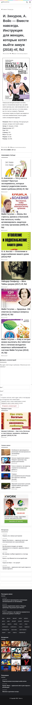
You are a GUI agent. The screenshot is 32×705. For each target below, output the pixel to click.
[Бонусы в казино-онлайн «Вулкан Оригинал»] (6, 662)
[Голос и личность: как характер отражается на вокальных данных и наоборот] (5, 468)
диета (3, 621)
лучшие (15, 624)
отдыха (20, 626)
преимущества (5, 629)
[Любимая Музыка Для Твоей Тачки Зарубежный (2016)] (16, 656)
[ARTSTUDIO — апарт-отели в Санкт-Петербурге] (26, 650)
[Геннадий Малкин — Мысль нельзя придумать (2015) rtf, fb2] (6, 656)
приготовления (22, 629)
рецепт (3, 632)
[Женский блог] (5, 2)
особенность (13, 626)
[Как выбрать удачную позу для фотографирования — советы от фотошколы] (16, 668)
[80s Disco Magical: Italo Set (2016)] (6, 643)
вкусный (14, 618)
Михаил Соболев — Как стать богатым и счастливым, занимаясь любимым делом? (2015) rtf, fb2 (15, 433)
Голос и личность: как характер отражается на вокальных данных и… (21, 467)
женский (14, 621)
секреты (15, 632)
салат (9, 632)
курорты (9, 624)
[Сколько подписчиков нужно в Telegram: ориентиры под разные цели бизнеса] (5, 460)
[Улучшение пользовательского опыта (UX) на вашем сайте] (26, 668)
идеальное (26, 621)
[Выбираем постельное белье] (26, 656)
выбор (20, 618)
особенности (5, 626)
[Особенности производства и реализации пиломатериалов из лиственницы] (5, 452)
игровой (20, 621)
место (21, 624)
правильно (27, 626)
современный (22, 632)
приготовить (14, 629)
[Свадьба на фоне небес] (6, 650)
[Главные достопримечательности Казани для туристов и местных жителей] (5, 476)
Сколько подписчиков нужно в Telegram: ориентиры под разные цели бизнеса (20, 459)
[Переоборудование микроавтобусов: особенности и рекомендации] (26, 643)
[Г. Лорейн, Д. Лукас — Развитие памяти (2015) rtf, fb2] (16, 662)
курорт (3, 624)
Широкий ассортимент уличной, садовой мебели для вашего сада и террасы (21, 485)
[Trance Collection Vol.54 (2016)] (16, 650)
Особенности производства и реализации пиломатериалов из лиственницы (21, 451)
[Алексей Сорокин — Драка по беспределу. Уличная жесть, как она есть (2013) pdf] (26, 662)
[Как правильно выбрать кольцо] (16, 643)
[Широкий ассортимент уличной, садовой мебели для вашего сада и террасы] (5, 486)
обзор (26, 624)
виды (3, 618)
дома (8, 621)
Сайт (1, 395)
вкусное (8, 618)
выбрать (26, 618)
